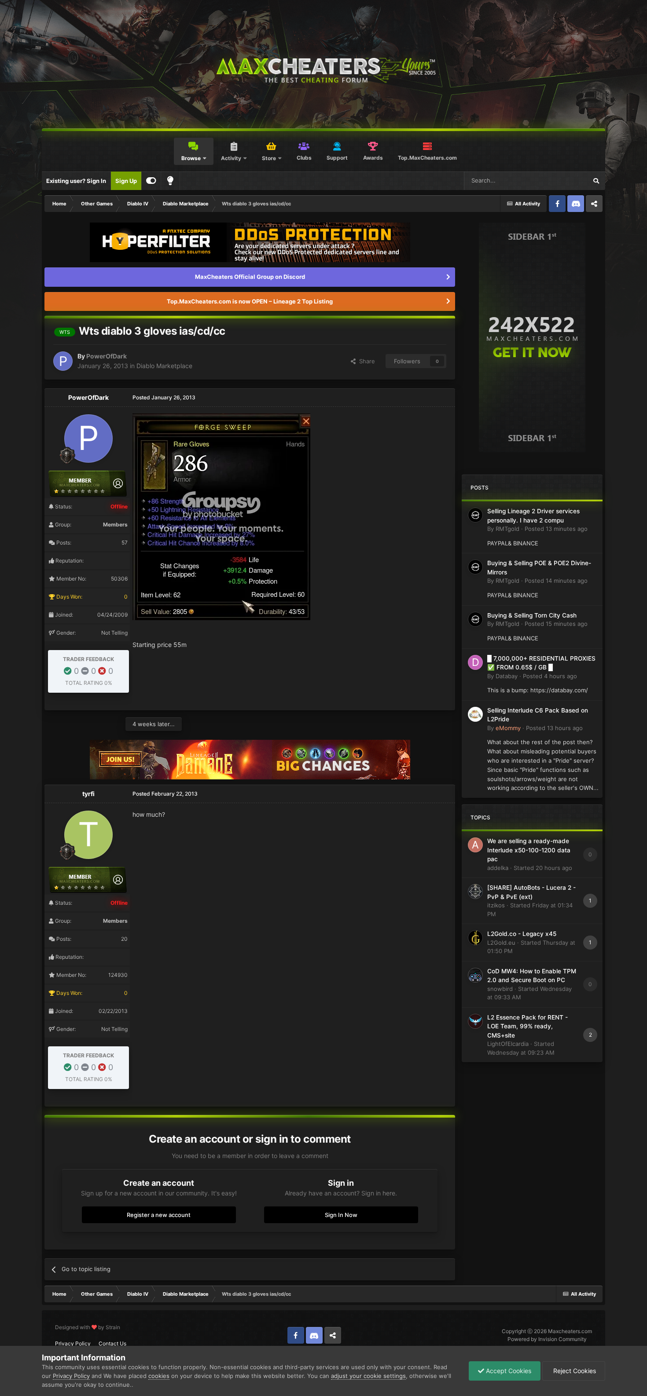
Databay (507, 676)
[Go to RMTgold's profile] (475, 515)
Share (365, 361)
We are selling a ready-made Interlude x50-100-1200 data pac (528, 849)
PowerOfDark (106, 356)
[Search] (596, 181)
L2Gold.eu (501, 942)
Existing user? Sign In (76, 180)
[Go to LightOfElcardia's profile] (475, 1021)
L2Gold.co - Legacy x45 (521, 933)
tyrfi (88, 793)
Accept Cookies (507, 1370)
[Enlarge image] (221, 516)
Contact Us (112, 1343)
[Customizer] (151, 181)
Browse (191, 158)
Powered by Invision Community (547, 1339)
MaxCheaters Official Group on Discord (250, 276)
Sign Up (126, 180)
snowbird (500, 988)
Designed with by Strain (87, 1327)
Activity (231, 158)
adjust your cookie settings (368, 1375)
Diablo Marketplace (164, 365)
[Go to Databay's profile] (475, 662)
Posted (556, 528)
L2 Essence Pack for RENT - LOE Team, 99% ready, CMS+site (527, 1026)
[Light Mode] (170, 181)
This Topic (562, 180)
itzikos (496, 905)
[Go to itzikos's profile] (475, 891)
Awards (373, 157)
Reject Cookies (573, 1370)
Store (269, 158)
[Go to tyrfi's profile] (88, 835)
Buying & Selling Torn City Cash (532, 615)
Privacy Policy (73, 1343)
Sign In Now (341, 1214)
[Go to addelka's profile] (475, 844)
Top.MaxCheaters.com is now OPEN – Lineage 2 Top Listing (250, 301)
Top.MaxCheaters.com (427, 157)
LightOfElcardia (508, 1043)
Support (337, 157)
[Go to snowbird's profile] (475, 975)
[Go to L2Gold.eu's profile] (475, 937)
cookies (158, 1375)
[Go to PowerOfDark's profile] (63, 361)
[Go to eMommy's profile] (475, 714)
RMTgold (507, 528)
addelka (497, 867)
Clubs (304, 157)
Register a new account (159, 1214)
